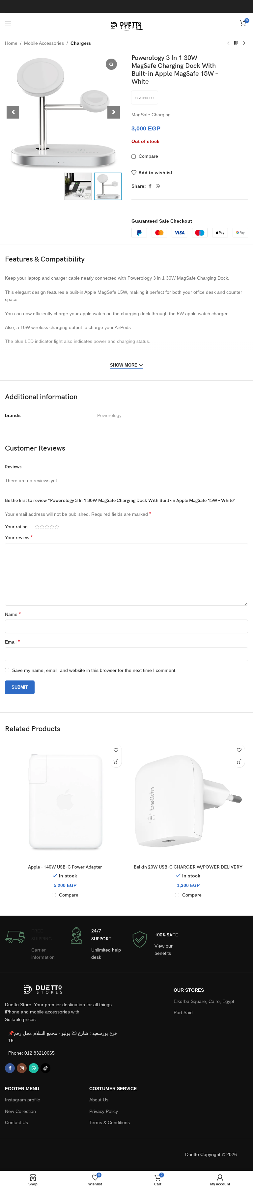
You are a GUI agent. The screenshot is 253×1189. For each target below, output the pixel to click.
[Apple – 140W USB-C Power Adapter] (65, 801)
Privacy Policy (103, 1111)
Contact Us (16, 1122)
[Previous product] (228, 43)
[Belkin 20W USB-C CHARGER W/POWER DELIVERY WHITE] (188, 801)
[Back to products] (236, 43)
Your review (19, 537)
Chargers (80, 43)
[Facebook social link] (150, 186)
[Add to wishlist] (116, 750)
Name (13, 614)
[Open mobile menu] (8, 23)
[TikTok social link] (45, 1068)
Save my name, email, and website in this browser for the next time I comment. (94, 670)
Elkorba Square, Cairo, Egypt (204, 1001)
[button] (113, 112)
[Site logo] (126, 22)
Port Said (183, 1012)
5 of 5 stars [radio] (56, 526)
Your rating (16, 526)
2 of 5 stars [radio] (42, 526)
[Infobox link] (31, 944)
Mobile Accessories (44, 43)
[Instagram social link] (22, 1068)
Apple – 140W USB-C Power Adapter (65, 867)
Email (12, 642)
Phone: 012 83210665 (31, 1053)
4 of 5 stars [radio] (51, 526)
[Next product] (244, 43)
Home (11, 43)
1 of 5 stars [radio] (37, 526)
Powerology (109, 415)
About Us (98, 1099)
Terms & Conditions (109, 1122)
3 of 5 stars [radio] (46, 526)
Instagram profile (22, 1099)
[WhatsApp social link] (158, 186)
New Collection (20, 1111)
